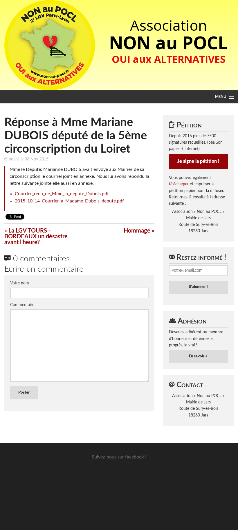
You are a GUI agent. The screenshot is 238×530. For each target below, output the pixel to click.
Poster (24, 392)
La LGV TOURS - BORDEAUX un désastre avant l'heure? (36, 236)
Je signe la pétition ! (198, 161)
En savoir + (198, 356)
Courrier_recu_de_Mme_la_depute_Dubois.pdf (62, 193)
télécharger (179, 184)
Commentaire (22, 305)
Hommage (137, 231)
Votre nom (19, 283)
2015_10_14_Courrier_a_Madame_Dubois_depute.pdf (69, 201)
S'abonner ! (198, 287)
